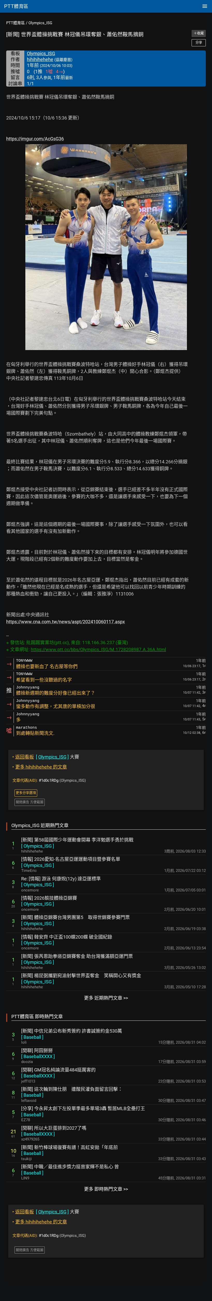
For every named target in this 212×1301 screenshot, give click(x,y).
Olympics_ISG (40, 23)
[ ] (37, 846)
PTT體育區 (15, 23)
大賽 (45, 757)
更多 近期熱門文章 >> (106, 998)
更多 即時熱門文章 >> (106, 1189)
